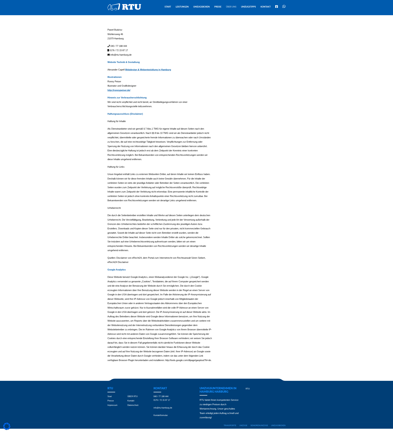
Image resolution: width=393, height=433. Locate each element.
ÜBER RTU (132, 396)
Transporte (230, 425)
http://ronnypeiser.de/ (118, 90)
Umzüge (243, 425)
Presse (110, 401)
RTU (248, 389)
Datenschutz (133, 405)
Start (168, 7)
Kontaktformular (161, 415)
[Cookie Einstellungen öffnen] (6, 429)
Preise (217, 7)
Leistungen (182, 7)
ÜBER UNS (231, 7)
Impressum (112, 405)
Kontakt (266, 7)
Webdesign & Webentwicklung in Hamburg (148, 69)
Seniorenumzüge (259, 425)
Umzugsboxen (201, 7)
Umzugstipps (248, 7)
